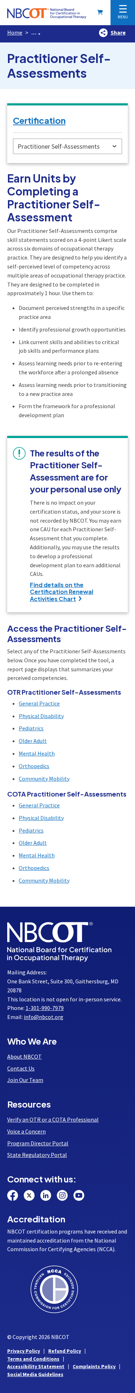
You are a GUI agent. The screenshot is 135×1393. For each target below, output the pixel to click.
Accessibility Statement (35, 1366)
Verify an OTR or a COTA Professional (53, 1119)
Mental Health (37, 753)
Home (14, 32)
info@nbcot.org (43, 1016)
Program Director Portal (37, 1143)
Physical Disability (41, 716)
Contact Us (21, 1068)
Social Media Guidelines (35, 1374)
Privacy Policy (23, 1351)
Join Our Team (25, 1079)
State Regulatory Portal (37, 1154)
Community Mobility (44, 778)
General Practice (39, 703)
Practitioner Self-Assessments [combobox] (59, 146)
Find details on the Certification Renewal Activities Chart (61, 591)
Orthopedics (34, 766)
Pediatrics (31, 728)
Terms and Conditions (33, 1359)
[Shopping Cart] (101, 12)
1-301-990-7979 (45, 1007)
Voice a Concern (26, 1131)
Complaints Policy (94, 1366)
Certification (39, 120)
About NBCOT (24, 1056)
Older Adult (33, 740)
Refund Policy (64, 1351)
